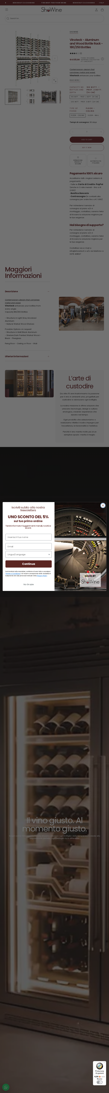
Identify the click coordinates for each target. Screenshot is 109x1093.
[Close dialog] (103, 505)
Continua (28, 564)
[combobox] (28, 554)
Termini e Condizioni (12, 574)
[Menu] (104, 1062)
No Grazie (29, 584)
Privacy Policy (42, 576)
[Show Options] (49, 554)
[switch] (99, 1082)
